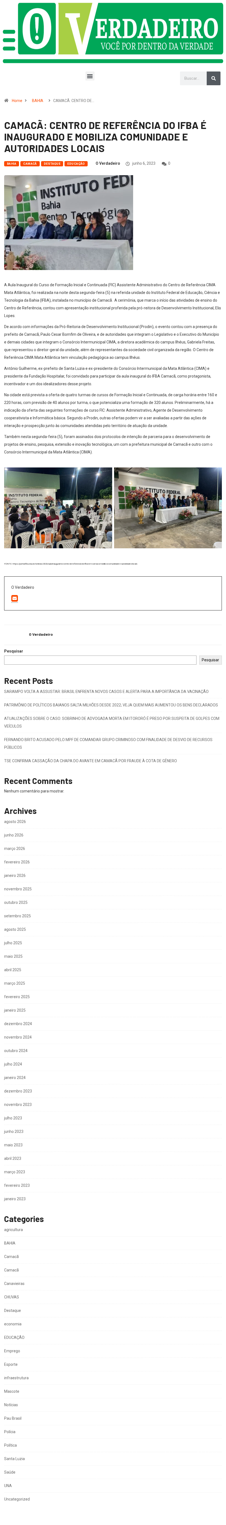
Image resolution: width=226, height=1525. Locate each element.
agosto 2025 (15, 929)
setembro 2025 (17, 916)
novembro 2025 (18, 889)
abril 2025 (12, 970)
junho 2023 (13, 1131)
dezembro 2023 (18, 1091)
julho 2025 (13, 943)
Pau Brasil (12, 1418)
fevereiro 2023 (17, 1185)
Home (17, 100)
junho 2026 (13, 835)
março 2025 (14, 983)
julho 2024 (13, 1064)
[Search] (213, 78)
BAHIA (37, 100)
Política (10, 1445)
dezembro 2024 (18, 1024)
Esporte (11, 1364)
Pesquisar (13, 651)
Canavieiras (14, 1283)
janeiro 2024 (15, 1077)
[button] (90, 76)
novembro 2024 (18, 1037)
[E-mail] (14, 598)
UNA (8, 1485)
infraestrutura (16, 1378)
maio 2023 (13, 1145)
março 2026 (14, 848)
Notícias (11, 1405)
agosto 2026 (15, 821)
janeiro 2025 (15, 1010)
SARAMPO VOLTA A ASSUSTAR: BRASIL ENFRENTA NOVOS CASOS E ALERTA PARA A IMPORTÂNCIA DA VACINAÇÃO (106, 691)
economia (12, 1324)
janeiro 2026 (15, 875)
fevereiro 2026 (17, 862)
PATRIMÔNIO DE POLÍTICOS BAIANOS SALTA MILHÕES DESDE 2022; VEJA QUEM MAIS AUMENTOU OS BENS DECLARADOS (111, 705)
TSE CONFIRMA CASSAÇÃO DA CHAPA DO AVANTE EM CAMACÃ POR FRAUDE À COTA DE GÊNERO (90, 761)
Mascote (11, 1391)
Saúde (9, 1472)
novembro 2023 (18, 1104)
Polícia (9, 1432)
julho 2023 (13, 1118)
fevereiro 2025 (17, 997)
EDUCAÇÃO (76, 164)
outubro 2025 (16, 902)
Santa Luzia (14, 1459)
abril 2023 (12, 1158)
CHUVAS (11, 1297)
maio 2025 (13, 956)
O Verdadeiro (108, 163)
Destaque (52, 164)
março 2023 (14, 1172)
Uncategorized (17, 1499)
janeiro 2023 (15, 1199)
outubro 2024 (16, 1050)
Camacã (30, 164)
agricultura (13, 1229)
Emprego (12, 1351)
